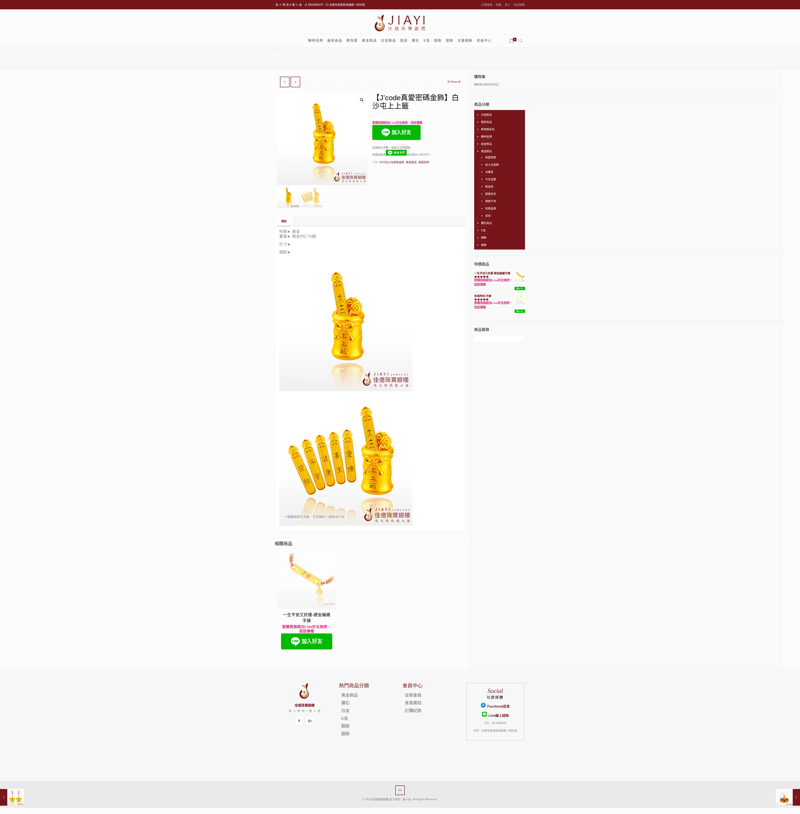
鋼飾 (483, 237)
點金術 (489, 186)
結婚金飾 (490, 208)
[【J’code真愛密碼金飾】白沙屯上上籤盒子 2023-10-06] (788, 797)
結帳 (498, 4)
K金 (483, 230)
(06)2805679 (315, 4)
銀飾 (483, 244)
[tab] (284, 221)
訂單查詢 (486, 4)
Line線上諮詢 (498, 715)
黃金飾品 (511, 55)
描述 (284, 221)
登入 (507, 4)
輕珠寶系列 (488, 129)
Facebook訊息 (498, 706)
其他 (488, 215)
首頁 (495, 55)
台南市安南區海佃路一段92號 (347, 4)
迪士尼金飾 (492, 164)
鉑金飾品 (486, 143)
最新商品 (486, 122)
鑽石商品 (486, 223)
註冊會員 (413, 695)
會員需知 (413, 703)
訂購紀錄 (413, 710)
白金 (345, 710)
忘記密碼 (519, 4)
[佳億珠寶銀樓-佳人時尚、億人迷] (400, 22)
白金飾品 (486, 114)
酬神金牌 (486, 136)
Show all (455, 81)
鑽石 (345, 703)
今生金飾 (490, 179)
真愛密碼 (423, 162)
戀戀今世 (490, 201)
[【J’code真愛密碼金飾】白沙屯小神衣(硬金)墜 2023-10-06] (12, 797)
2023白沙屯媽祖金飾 (391, 162)
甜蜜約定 (490, 193)
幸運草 (489, 172)
